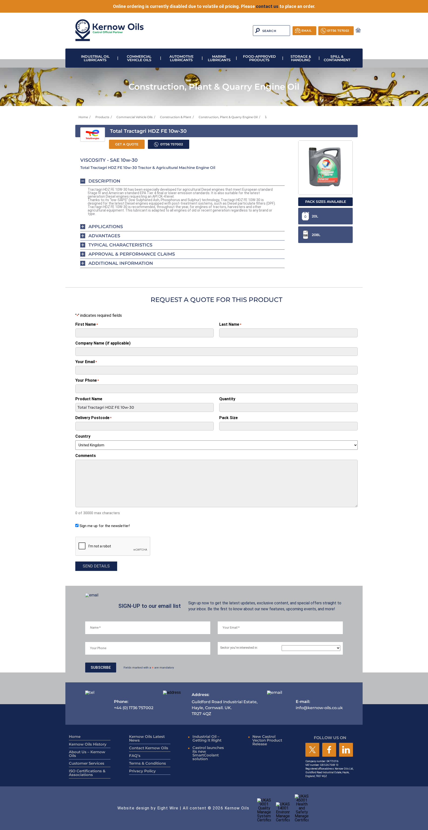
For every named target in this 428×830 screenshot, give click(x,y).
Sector (239, 647)
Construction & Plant (175, 117)
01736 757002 (338, 30)
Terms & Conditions (147, 763)
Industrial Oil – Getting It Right (206, 738)
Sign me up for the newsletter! (105, 526)
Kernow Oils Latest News (147, 738)
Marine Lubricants (219, 58)
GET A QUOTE (126, 144)
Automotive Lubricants (181, 58)
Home (83, 117)
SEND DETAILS (96, 566)
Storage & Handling (301, 58)
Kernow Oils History (88, 744)
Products (102, 117)
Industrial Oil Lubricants (95, 58)
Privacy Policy (142, 771)
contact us (267, 6)
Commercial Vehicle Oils (139, 58)
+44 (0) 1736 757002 (133, 704)
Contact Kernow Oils (148, 748)
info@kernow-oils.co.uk (319, 704)
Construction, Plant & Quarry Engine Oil (228, 117)
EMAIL (306, 30)
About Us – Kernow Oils (87, 753)
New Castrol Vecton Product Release (267, 740)
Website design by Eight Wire (148, 808)
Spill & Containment (337, 58)
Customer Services (86, 763)
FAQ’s (134, 755)
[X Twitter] (312, 750)
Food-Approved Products (259, 58)
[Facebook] (329, 750)
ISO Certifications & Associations (87, 772)
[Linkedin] (346, 750)
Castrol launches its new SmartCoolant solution (208, 753)
